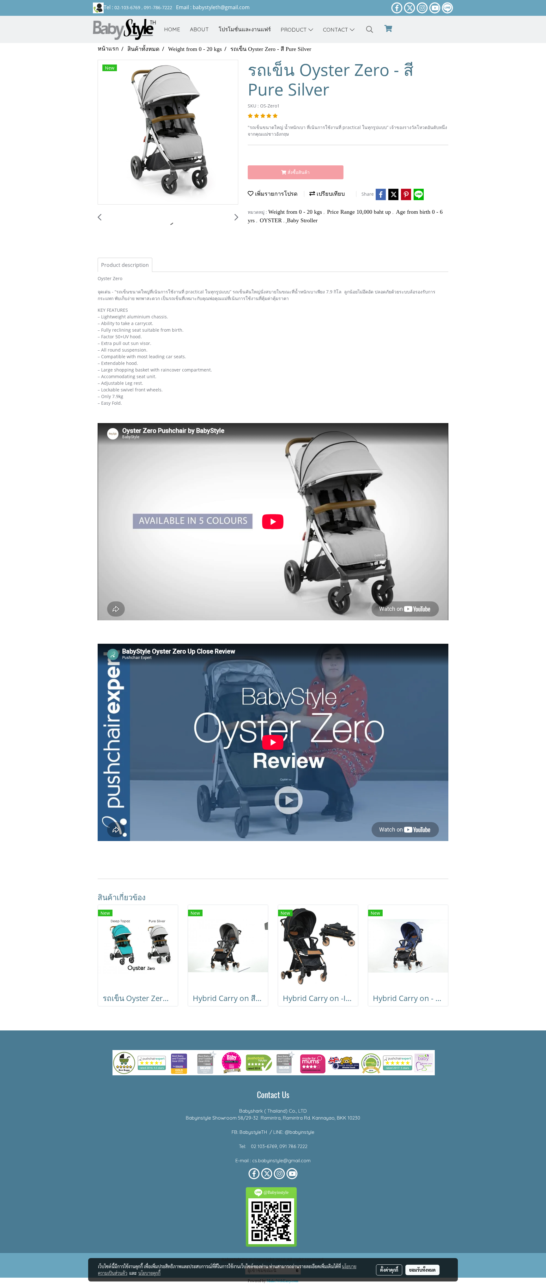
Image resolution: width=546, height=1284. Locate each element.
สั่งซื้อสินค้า (298, 172)
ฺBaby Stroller (302, 220)
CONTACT (336, 29)
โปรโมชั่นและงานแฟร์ (245, 29)
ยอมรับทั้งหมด (422, 1270)
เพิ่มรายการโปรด (275, 194)
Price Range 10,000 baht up (359, 212)
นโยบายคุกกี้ (149, 1273)
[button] (370, 29)
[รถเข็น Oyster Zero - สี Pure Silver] (168, 132)
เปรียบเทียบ (330, 194)
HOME (172, 29)
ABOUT (199, 29)
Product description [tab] (125, 264)
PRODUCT (294, 29)
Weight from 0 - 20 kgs (296, 212)
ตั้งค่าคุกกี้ (389, 1270)
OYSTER (271, 220)
